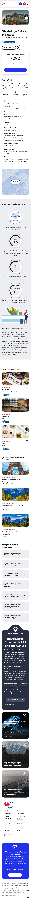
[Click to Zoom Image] (15, 17)
